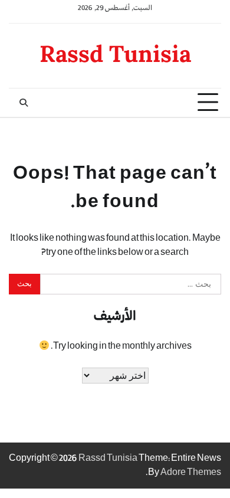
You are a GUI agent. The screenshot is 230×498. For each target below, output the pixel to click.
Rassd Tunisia (115, 53)
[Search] (23, 103)
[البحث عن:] (130, 284)
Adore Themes (190, 472)
